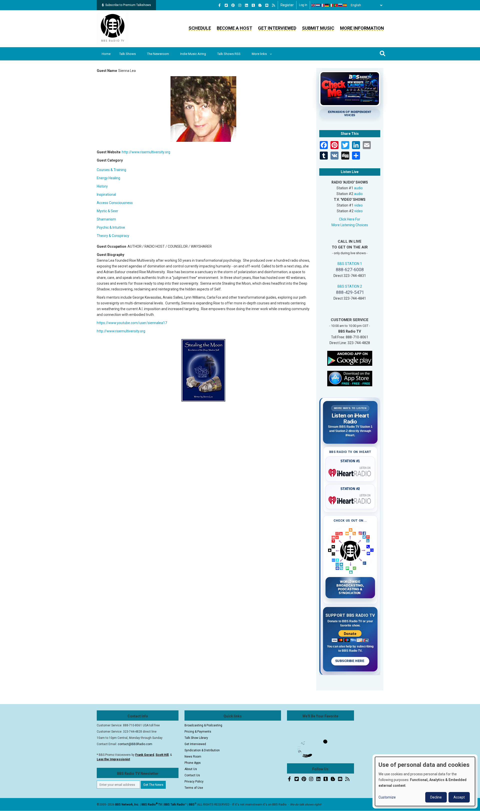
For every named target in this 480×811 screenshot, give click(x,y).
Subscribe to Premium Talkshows (128, 5)
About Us (190, 769)
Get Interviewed (277, 28)
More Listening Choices (350, 225)
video (358, 205)
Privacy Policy (194, 781)
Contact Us (192, 775)
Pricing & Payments (197, 731)
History (102, 186)
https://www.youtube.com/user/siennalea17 (132, 323)
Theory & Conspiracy (113, 236)
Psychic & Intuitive (111, 227)
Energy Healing (108, 178)
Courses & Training (111, 170)
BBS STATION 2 (350, 286)
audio (358, 188)
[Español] (345, 5)
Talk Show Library (196, 738)
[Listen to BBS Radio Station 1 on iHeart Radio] (350, 472)
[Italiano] (331, 5)
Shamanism (106, 219)
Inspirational (106, 195)
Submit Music (318, 28)
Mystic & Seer (107, 211)
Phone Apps (192, 763)
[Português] (336, 5)
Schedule (199, 28)
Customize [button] (387, 797)
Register (287, 5)
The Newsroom (158, 54)
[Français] (322, 5)
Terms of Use (193, 788)
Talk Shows (127, 54)
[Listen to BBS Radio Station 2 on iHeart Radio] (350, 499)
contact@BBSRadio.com (135, 744)
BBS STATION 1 (350, 264)
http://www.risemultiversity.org (146, 152)
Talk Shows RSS (228, 54)
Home (106, 54)
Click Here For (349, 219)
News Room (192, 756)
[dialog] (425, 781)
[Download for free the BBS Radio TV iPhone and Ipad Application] (349, 378)
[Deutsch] (327, 5)
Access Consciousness (115, 203)
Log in (303, 5)
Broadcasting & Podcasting (203, 725)
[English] (313, 5)
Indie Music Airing (193, 54)
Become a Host (234, 28)
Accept (459, 797)
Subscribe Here (350, 661)
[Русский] (340, 5)
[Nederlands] (318, 5)
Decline (436, 797)
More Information (362, 28)
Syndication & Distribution (202, 750)
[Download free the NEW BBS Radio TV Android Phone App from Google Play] (349, 358)
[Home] (113, 28)
